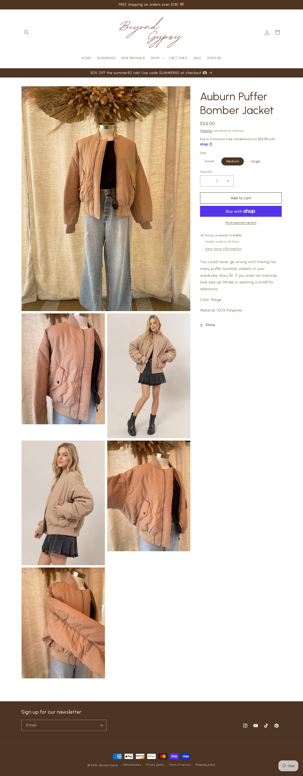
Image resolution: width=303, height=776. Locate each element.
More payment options (240, 222)
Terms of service (180, 764)
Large (255, 161)
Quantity (206, 171)
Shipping (206, 130)
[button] (26, 32)
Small (212, 162)
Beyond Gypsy (109, 765)
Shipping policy (205, 764)
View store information (223, 249)
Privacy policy (155, 764)
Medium (232, 161)
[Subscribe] (101, 725)
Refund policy (132, 764)
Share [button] (210, 325)
